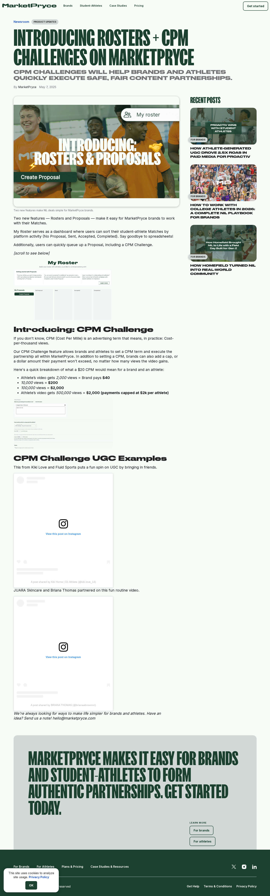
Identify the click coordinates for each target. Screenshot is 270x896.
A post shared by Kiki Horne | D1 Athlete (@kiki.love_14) (63, 581)
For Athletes (45, 866)
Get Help (193, 886)
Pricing (138, 5)
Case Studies (118, 5)
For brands (201, 830)
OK (31, 885)
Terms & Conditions (218, 886)
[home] (31, 5)
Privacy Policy (246, 886)
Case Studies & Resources (110, 866)
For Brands (21, 866)
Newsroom (21, 22)
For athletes (202, 841)
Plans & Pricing (72, 866)
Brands (68, 5)
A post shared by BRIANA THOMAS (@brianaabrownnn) (63, 704)
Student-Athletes (91, 5)
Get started (255, 6)
